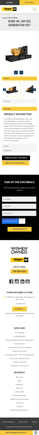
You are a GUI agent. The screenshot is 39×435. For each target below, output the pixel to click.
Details (6, 146)
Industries (19, 384)
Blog (19, 381)
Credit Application (19, 336)
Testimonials (19, 392)
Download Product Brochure (15, 158)
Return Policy (23, 422)
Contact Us (19, 403)
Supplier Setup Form (19, 351)
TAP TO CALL (29, 2)
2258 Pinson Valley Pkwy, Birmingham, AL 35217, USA (20, 298)
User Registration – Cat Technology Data (19, 355)
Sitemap (34, 422)
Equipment (7, 150)
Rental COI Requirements (19, 410)
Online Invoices (19, 344)
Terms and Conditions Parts (19, 358)
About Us (19, 388)
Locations (9, 2)
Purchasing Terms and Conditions (20, 347)
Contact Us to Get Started (14, 163)
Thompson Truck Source (19, 366)
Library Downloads (19, 395)
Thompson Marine (19, 362)
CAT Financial (19, 333)
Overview (7, 109)
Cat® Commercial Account (19, 399)
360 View (7, 101)
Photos (6, 79)
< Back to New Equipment (10, 17)
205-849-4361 (19, 271)
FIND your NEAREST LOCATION (15, 432)
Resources (19, 377)
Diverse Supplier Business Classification (19, 340)
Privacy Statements (8, 422)
